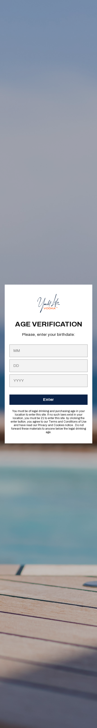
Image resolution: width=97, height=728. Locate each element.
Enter (48, 399)
